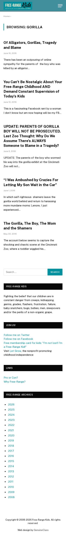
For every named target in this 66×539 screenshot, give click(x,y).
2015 (11, 461)
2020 (11, 435)
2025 (11, 409)
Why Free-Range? (15, 381)
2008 (11, 497)
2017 (11, 450)
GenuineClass (41, 530)
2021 (11, 430)
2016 (11, 455)
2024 (11, 414)
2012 (11, 476)
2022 (11, 424)
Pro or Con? (11, 377)
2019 (11, 440)
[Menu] (60, 6)
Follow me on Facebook (18, 338)
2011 (10, 481)
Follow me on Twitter (17, 334)
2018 (11, 445)
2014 (11, 466)
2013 (11, 471)
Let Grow (15, 350)
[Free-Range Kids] (18, 5)
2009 (11, 492)
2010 (11, 486)
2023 (11, 419)
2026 (11, 404)
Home (7, 16)
